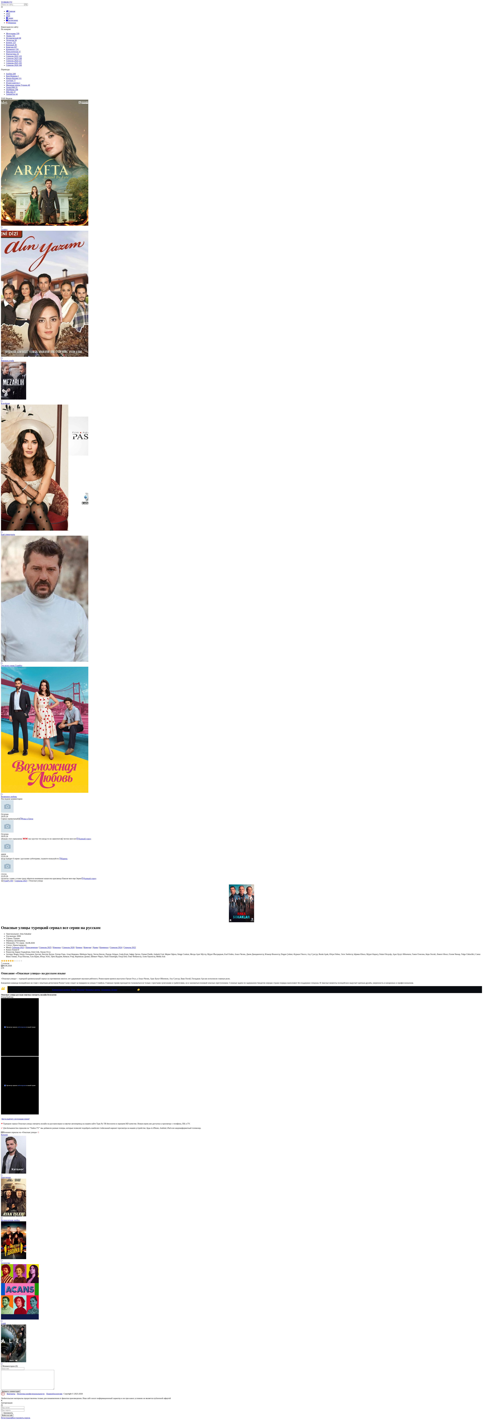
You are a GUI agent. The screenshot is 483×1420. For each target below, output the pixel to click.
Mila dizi (11, 92)
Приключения (13, 52)
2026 (8, 16)
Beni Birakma (12, 76)
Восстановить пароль (21, 1418)
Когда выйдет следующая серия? (16, 1119)
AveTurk (11, 81)
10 (21, 961)
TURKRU (6, 2)
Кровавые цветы (93, 989)
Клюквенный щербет (61, 989)
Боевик (11, 43)
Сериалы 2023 (14, 58)
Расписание (13, 20)
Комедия (11, 47)
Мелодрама (12, 33)
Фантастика (12, 54)
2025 (8, 13)
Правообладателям (54, 1394)
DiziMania (12, 90)
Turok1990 (11, 87)
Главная (11, 11)
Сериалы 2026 (14, 65)
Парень (64, 859)
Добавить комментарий (11, 1391)
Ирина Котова (14, 78)
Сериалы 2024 (14, 61)
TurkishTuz (12, 94)
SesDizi (11, 74)
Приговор (80, 989)
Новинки (11, 23)
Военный (11, 45)
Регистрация (6, 1418)
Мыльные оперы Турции (18, 85)
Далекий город (84, 839)
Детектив (11, 40)
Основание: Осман (109, 989)
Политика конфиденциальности (31, 1394)
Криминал (12, 49)
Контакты (11, 1394)
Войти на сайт (7, 1415)
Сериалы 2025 (14, 63)
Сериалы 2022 (14, 56)
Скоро (10, 18)
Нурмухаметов (13, 83)
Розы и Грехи (27, 819)
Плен (73, 989)
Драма (10, 36)
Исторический (13, 38)
